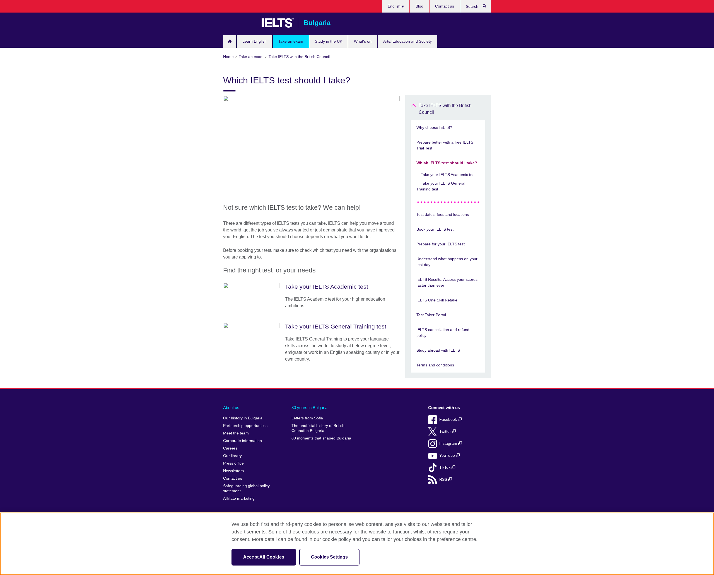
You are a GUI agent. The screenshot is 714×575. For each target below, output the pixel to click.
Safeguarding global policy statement (246, 488)
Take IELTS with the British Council (445, 109)
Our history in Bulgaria (242, 418)
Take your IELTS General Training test (440, 186)
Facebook (448, 419)
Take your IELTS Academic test (448, 174)
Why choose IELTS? (434, 127)
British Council (239, 23)
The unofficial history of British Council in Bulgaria (317, 428)
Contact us (444, 6)
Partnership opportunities (245, 426)
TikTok (445, 467)
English (395, 6)
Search (487, 7)
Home (229, 41)
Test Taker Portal (431, 315)
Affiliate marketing (239, 498)
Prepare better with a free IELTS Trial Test (444, 145)
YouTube (447, 455)
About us (231, 407)
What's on (363, 41)
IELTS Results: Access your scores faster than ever (446, 282)
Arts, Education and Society (407, 41)
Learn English (254, 41)
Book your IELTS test (435, 229)
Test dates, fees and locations (442, 214)
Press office (233, 463)
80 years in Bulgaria (309, 407)
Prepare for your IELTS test (440, 244)
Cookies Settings (329, 557)
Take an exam (290, 41)
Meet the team (236, 433)
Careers (230, 448)
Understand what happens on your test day (446, 262)
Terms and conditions (435, 365)
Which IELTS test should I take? (446, 163)
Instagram (448, 443)
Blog (419, 6)
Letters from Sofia (307, 418)
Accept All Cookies (263, 557)
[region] (357, 543)
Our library (232, 456)
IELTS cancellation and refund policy (442, 332)
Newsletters (233, 471)
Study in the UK (328, 41)
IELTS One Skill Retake (436, 300)
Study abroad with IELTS (438, 350)
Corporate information (242, 441)
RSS (443, 479)
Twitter (445, 431)
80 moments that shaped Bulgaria (321, 438)
